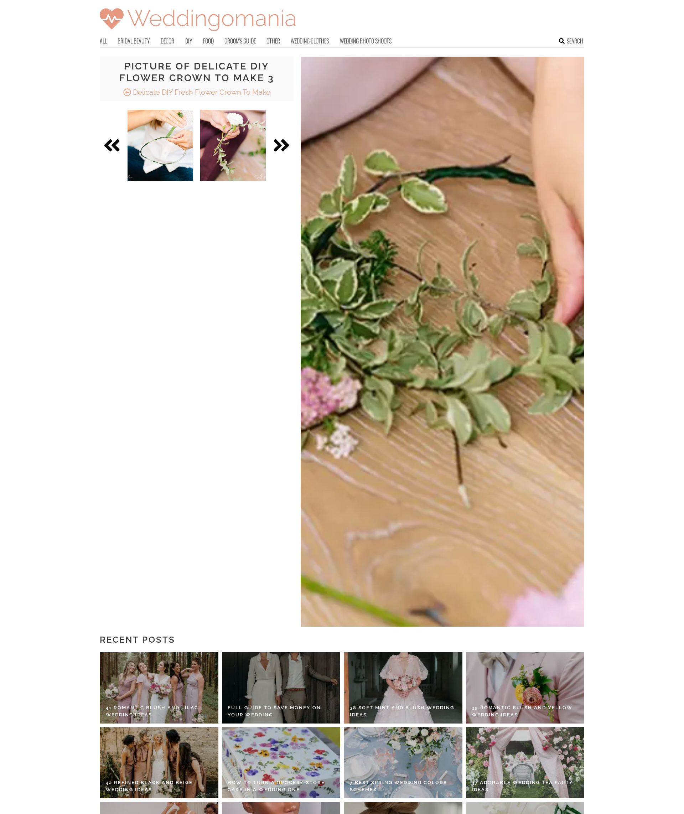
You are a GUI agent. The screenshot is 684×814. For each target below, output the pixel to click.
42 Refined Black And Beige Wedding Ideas (149, 786)
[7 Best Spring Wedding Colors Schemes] (403, 762)
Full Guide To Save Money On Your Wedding (274, 711)
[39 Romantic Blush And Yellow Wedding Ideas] (525, 688)
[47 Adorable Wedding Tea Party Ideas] (525, 762)
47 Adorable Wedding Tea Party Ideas (522, 786)
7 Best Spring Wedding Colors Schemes (398, 786)
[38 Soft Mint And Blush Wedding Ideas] (403, 688)
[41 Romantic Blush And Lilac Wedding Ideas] (159, 688)
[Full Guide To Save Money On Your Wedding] (281, 688)
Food (208, 41)
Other (273, 41)
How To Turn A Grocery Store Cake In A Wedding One (276, 786)
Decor (167, 41)
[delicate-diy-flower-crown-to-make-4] (233, 145)
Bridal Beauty (134, 41)
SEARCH (575, 41)
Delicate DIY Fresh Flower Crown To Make (200, 92)
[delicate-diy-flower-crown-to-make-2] (160, 145)
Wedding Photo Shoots (366, 41)
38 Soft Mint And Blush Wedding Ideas (402, 711)
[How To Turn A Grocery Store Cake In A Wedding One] (281, 762)
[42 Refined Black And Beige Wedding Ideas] (159, 762)
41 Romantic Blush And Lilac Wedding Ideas (152, 711)
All (103, 41)
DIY (188, 41)
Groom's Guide (240, 41)
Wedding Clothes (310, 41)
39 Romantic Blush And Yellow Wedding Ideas (522, 711)
